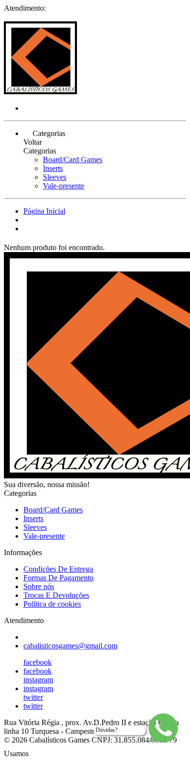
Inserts (53, 168)
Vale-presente (63, 186)
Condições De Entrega (58, 569)
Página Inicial (44, 211)
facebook (37, 662)
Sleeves (54, 177)
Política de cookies (52, 604)
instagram (38, 680)
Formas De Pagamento (58, 578)
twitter (33, 697)
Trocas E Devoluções (56, 595)
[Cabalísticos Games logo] (40, 91)
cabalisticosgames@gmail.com (70, 646)
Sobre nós (38, 586)
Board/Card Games (72, 159)
